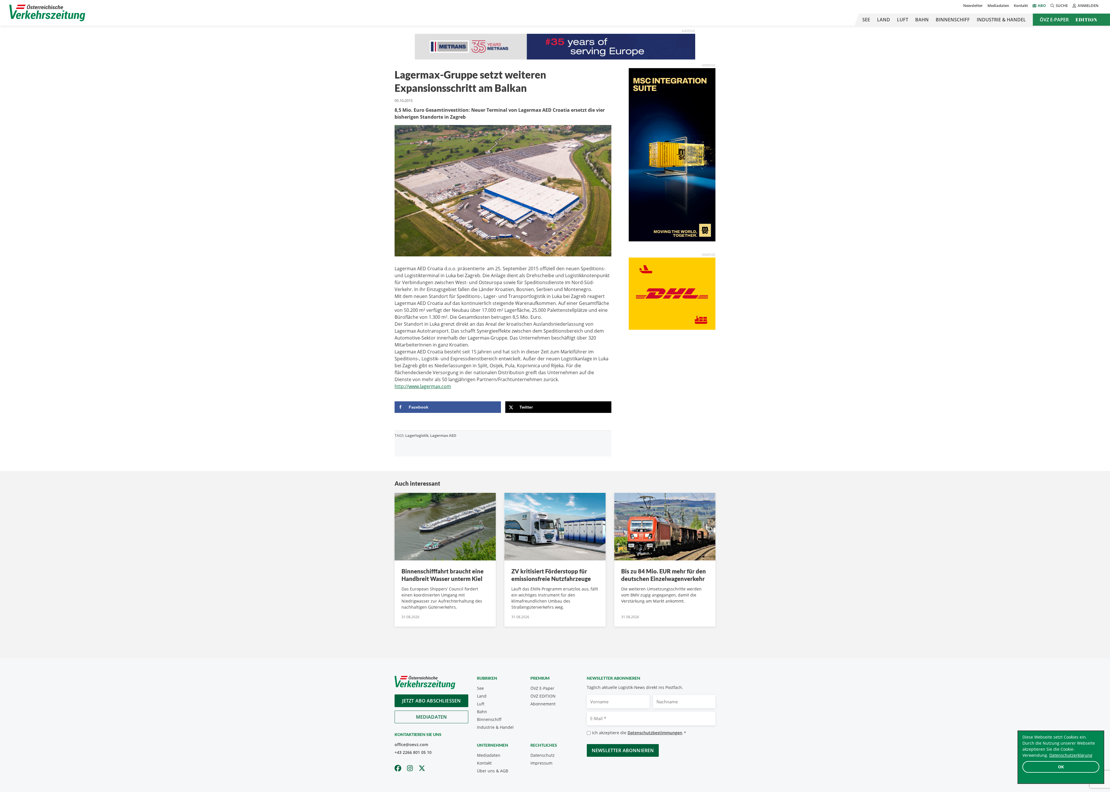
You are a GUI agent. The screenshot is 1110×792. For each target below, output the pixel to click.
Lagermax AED (443, 435)
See (866, 19)
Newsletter (973, 5)
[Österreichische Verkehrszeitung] (47, 12)
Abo (1042, 5)
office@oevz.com (411, 744)
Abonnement (543, 704)
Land (883, 19)
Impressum (541, 763)
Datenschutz (542, 755)
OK (1061, 766)
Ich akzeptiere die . (639, 732)
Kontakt (1021, 5)
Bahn (922, 19)
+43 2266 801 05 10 (413, 752)
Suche (1062, 5)
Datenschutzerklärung (1070, 755)
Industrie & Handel (1001, 19)
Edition (1086, 19)
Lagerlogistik (416, 435)
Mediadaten (998, 5)
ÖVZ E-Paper (1054, 19)
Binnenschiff (953, 19)
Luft (902, 19)
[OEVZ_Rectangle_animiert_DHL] (672, 293)
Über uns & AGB (492, 771)
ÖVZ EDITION (543, 696)
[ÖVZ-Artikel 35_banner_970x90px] (555, 46)
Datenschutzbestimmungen (655, 732)
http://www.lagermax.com (423, 386)
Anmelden (1088, 5)
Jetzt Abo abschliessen (431, 701)
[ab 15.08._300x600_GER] (672, 154)
